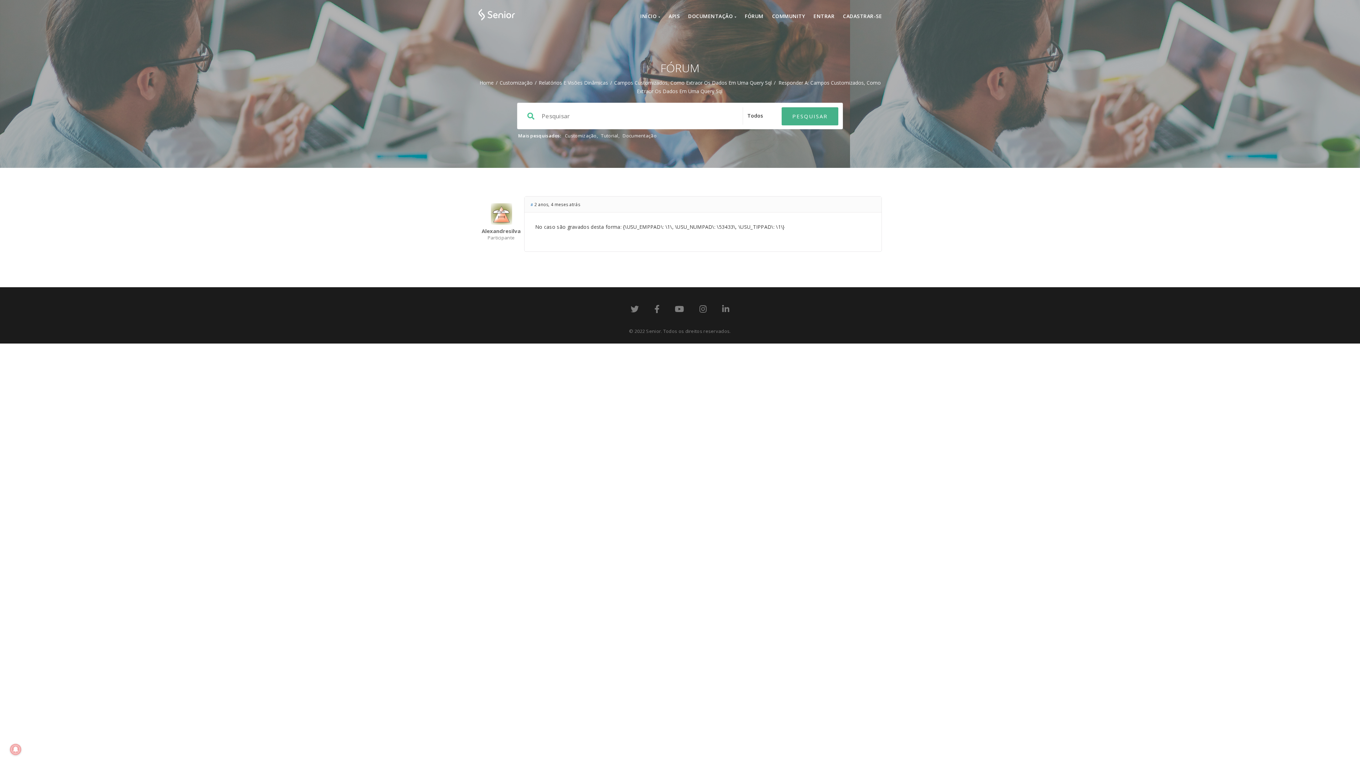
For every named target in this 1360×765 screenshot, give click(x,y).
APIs (674, 16)
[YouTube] (679, 310)
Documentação (711, 16)
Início (649, 16)
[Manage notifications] (15, 749)
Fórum (754, 16)
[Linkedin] (725, 310)
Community (788, 16)
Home (487, 82)
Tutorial (609, 135)
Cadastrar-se (862, 16)
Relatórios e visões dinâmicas (573, 82)
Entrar (824, 16)
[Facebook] (657, 310)
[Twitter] (635, 310)
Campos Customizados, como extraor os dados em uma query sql (693, 82)
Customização (516, 82)
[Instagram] (703, 310)
